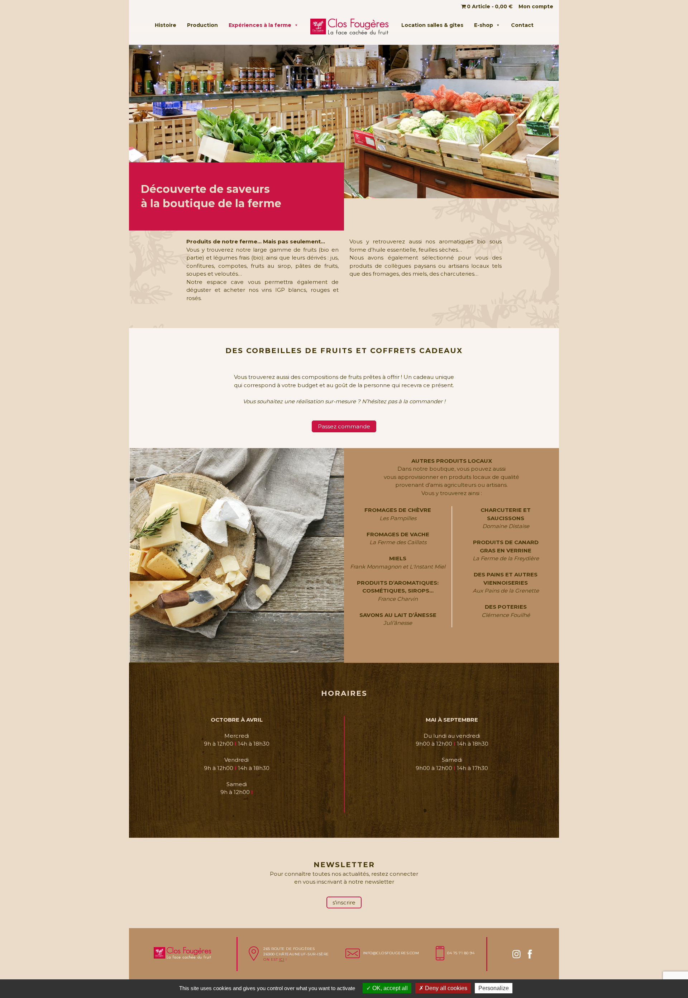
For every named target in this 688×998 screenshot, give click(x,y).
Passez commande (344, 426)
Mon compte (536, 6)
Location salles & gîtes (432, 25)
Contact (522, 25)
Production (202, 25)
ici (282, 959)
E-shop (483, 25)
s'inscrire (344, 902)
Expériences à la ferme (260, 25)
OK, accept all (389, 988)
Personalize (493, 988)
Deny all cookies (445, 988)
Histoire (165, 25)
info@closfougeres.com (391, 953)
